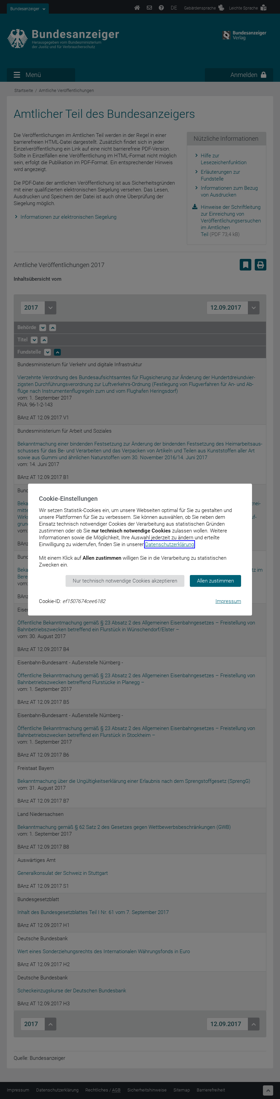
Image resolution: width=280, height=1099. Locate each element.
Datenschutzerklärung (169, 544)
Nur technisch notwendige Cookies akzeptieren (125, 581)
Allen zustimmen (215, 581)
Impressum (228, 601)
